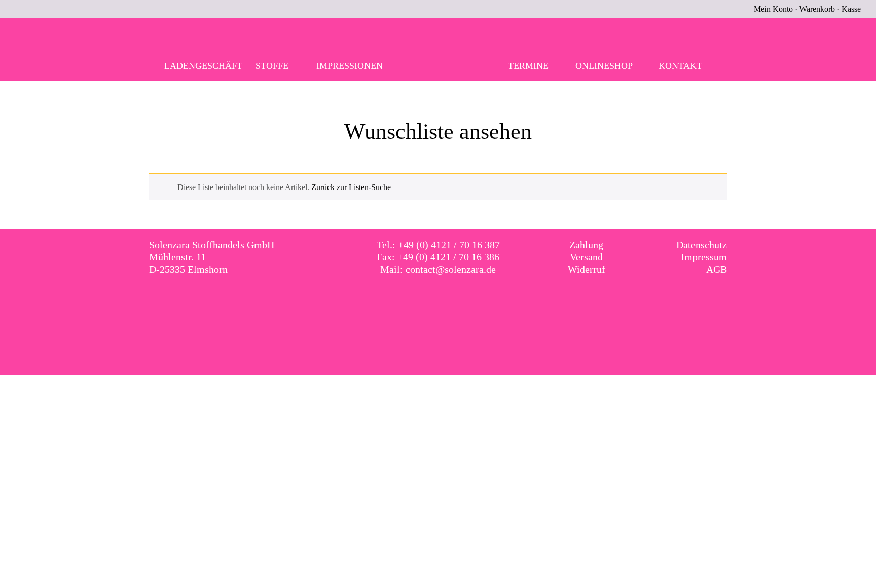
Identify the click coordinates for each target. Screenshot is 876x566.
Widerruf (586, 269)
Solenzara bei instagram (449, 298)
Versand (586, 256)
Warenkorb (817, 9)
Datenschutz (701, 244)
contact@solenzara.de (451, 269)
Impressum (704, 256)
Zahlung (586, 244)
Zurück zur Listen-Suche (351, 187)
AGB (716, 269)
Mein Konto (773, 9)
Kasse (851, 9)
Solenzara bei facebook (428, 298)
